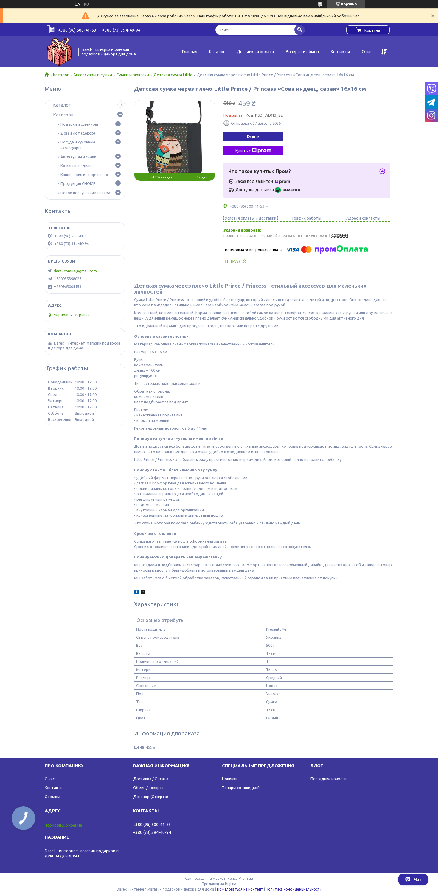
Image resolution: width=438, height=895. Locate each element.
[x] (143, 593)
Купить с (243, 151)
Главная (189, 51)
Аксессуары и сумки (92, 74)
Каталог (217, 51)
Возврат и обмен (302, 51)
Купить (253, 136)
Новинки (229, 779)
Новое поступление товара (85, 193)
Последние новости (328, 779)
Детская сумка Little (172, 74)
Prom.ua (246, 878)
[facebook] (136, 593)
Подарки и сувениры (79, 124)
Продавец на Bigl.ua (219, 884)
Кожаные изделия (77, 165)
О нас (367, 51)
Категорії (63, 114)
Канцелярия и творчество (84, 174)
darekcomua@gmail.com (75, 271)
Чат (417, 879)
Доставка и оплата (255, 51)
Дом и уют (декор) (77, 133)
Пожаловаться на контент (240, 889)
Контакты (340, 51)
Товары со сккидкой (241, 788)
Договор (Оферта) (150, 796)
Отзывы (52, 796)
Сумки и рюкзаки (132, 74)
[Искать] (299, 29)
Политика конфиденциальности (294, 889)
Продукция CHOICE (77, 183)
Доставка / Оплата (150, 779)
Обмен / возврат (148, 788)
